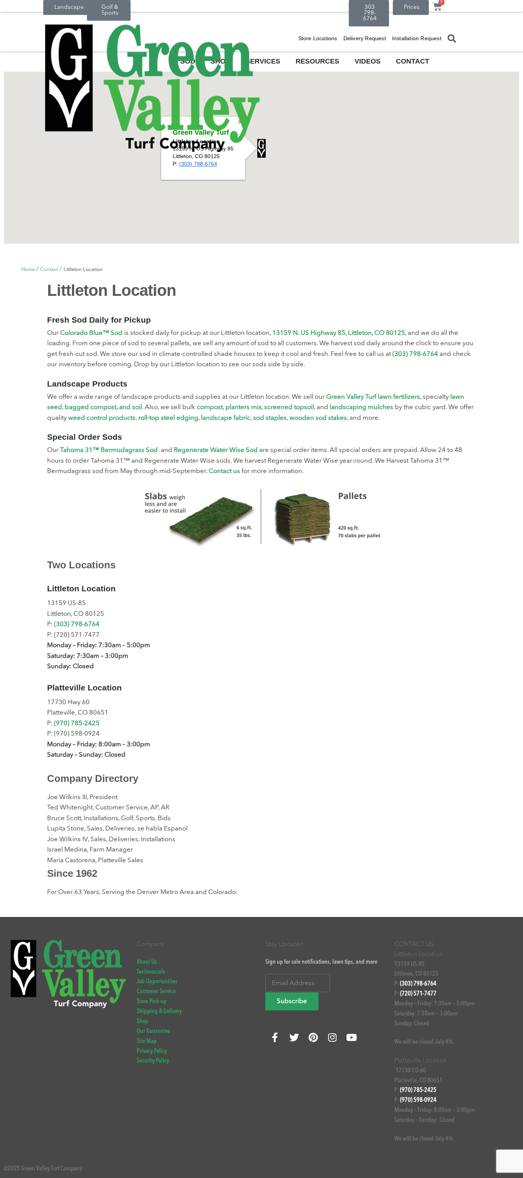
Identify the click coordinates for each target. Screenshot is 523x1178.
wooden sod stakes (318, 418)
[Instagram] (332, 1037)
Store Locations (317, 38)
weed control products (102, 418)
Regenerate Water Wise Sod (216, 450)
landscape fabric (225, 418)
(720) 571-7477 (418, 994)
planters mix (244, 407)
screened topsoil (289, 407)
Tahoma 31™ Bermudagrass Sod (109, 450)
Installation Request (416, 38)
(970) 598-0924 (418, 1100)
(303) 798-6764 (415, 354)
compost (210, 407)
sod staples (270, 418)
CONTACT (412, 61)
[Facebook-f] (274, 1037)
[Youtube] (351, 1037)
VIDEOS (368, 61)
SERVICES (262, 61)
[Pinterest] (313, 1037)
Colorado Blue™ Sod (91, 333)
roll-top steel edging (168, 418)
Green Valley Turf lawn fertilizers (373, 397)
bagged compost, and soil (103, 407)
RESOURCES (317, 61)
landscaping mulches (361, 407)
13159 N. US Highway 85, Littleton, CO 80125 (338, 333)
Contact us (224, 471)
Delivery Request (364, 38)
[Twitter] (294, 1037)
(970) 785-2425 (77, 723)
